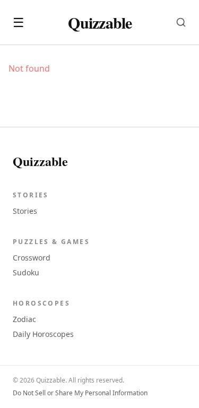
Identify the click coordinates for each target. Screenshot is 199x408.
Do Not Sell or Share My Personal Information (80, 393)
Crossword (31, 258)
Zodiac (24, 319)
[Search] (181, 22)
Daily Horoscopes (43, 334)
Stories (25, 211)
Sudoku (26, 272)
